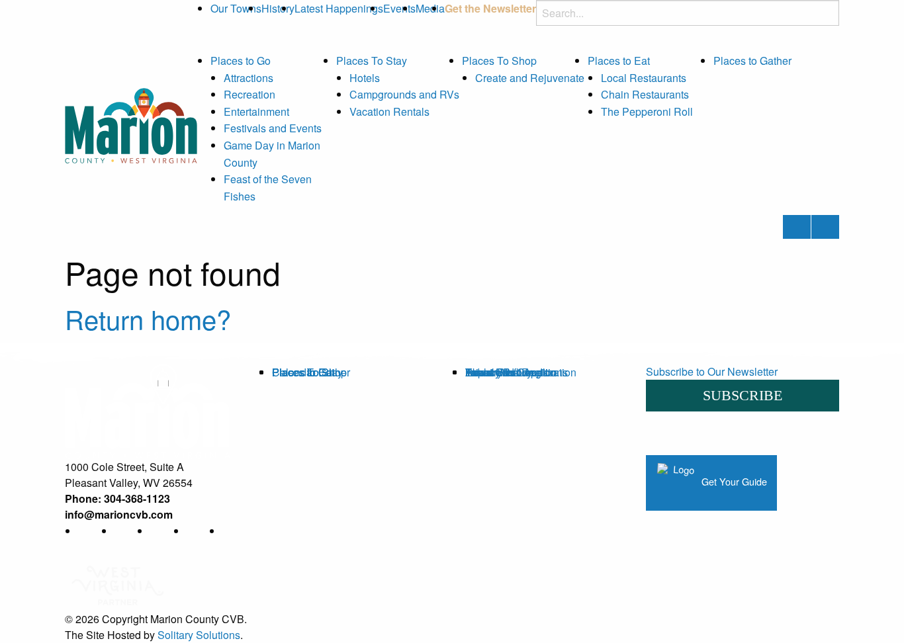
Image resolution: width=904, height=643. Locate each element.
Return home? (148, 318)
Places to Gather (752, 60)
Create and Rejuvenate (529, 77)
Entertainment (256, 111)
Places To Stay (371, 60)
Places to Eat (619, 60)
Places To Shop (499, 60)
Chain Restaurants (645, 94)
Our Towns (235, 8)
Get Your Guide (733, 481)
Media (430, 8)
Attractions (248, 77)
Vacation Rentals (389, 111)
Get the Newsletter (490, 8)
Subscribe (742, 395)
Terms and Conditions (516, 372)
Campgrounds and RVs (404, 94)
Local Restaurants (643, 77)
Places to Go (240, 60)
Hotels (364, 77)
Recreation (249, 94)
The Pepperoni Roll (647, 111)
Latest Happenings (338, 8)
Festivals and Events (273, 128)
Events (399, 8)
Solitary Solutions (199, 634)
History (277, 8)
